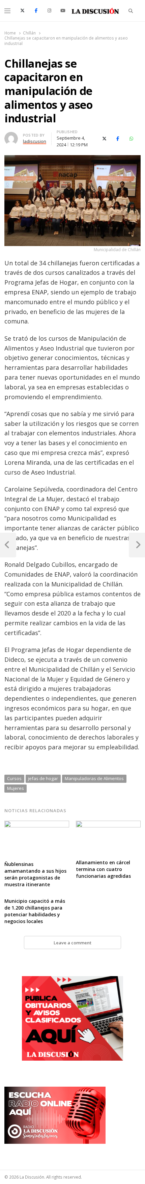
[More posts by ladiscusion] (11, 136)
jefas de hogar (43, 778)
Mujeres (15, 788)
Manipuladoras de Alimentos (94, 778)
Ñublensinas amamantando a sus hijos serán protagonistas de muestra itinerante (35, 874)
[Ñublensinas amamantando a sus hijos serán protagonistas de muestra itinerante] (36, 825)
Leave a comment (72, 943)
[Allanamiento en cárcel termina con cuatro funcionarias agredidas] (108, 825)
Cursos (14, 778)
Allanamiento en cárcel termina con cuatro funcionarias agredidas (103, 869)
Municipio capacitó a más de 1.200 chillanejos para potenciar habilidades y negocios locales (34, 911)
